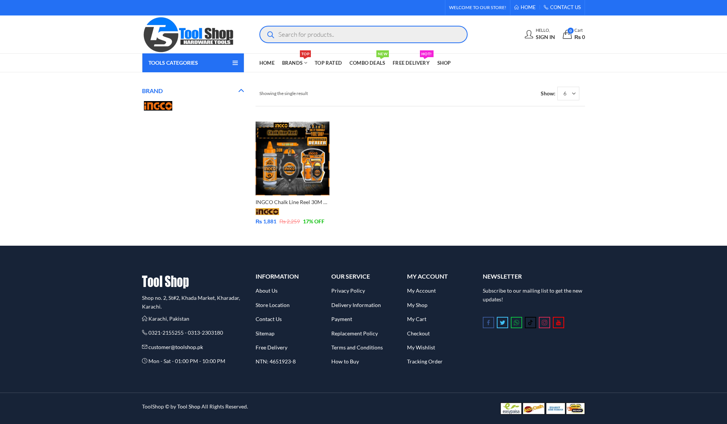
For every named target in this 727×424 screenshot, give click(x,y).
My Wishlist (421, 347)
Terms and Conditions (357, 347)
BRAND (152, 90)
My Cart (416, 319)
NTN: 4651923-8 (276, 361)
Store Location (273, 305)
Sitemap (265, 333)
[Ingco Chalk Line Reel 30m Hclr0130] (292, 157)
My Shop (417, 305)
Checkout (418, 333)
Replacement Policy (354, 333)
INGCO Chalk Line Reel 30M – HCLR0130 (305, 202)
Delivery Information (356, 305)
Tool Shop (188, 406)
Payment (341, 319)
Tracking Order (425, 361)
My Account (421, 290)
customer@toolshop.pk (175, 347)
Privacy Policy (348, 290)
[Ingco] (158, 105)
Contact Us (269, 319)
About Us (267, 290)
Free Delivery (271, 347)
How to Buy (345, 361)
